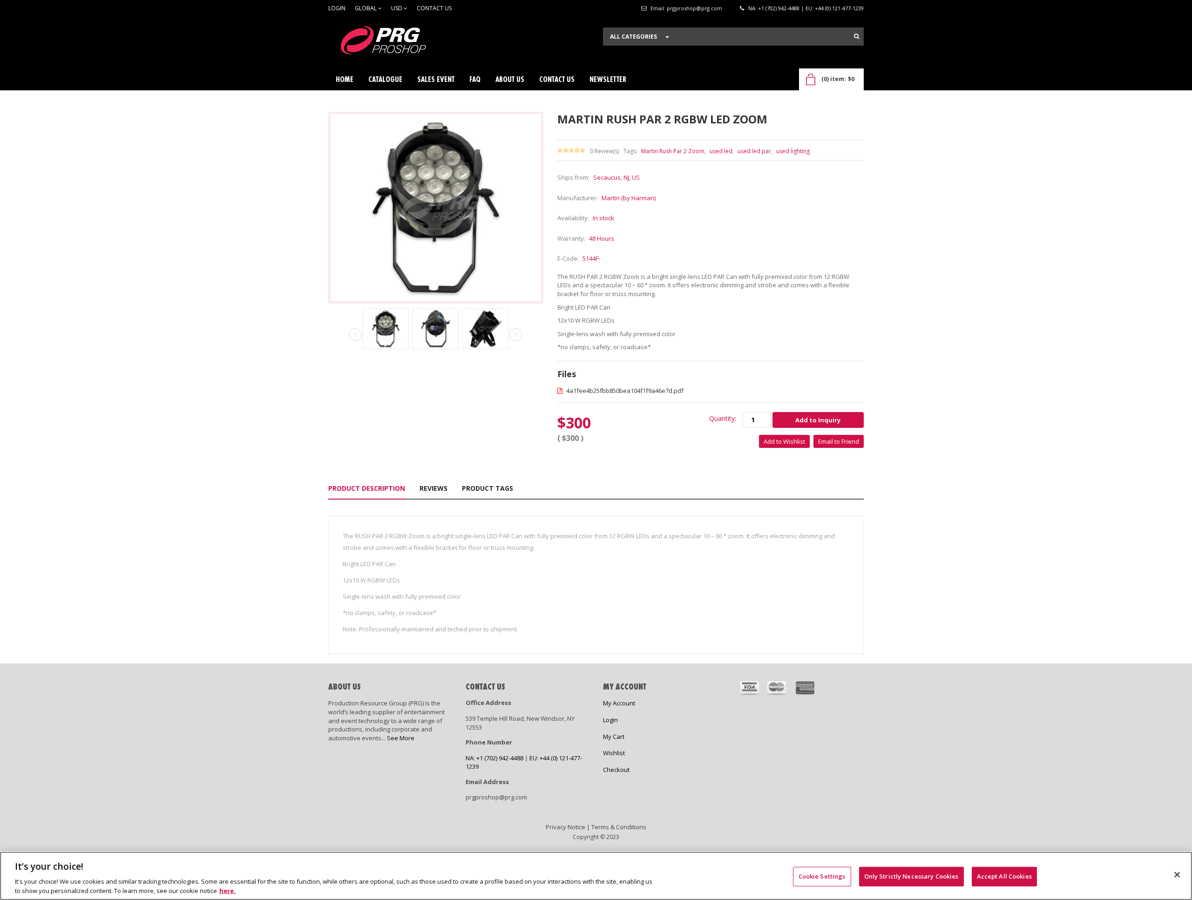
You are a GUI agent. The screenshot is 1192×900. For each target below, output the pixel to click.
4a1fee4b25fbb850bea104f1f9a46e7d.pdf (624, 390)
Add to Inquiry (817, 420)
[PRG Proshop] (398, 42)
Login (336, 8)
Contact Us (434, 8)
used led (721, 151)
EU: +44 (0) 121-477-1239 (835, 8)
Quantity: (722, 418)
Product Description (366, 488)
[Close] (1177, 875)
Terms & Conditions (618, 827)
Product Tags (487, 488)
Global (366, 8)
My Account (619, 703)
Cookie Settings (822, 876)
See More (400, 738)
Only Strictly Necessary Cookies (911, 876)
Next (515, 334)
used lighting (793, 151)
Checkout (616, 769)
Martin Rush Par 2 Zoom (672, 151)
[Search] (856, 36)
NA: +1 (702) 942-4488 (773, 8)
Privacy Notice (565, 827)
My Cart (613, 736)
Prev (355, 335)
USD (397, 8)
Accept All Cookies (1004, 876)
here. (227, 890)
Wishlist (614, 753)
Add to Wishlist (784, 441)
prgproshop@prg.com (694, 8)
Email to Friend (838, 441)
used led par (754, 151)
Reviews (433, 488)
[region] (596, 876)
